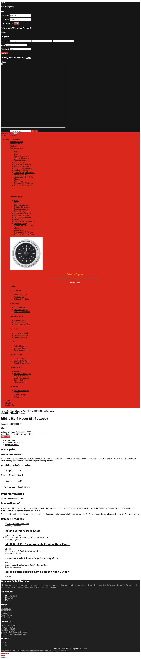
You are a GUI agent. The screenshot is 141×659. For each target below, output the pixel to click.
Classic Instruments (17, 316)
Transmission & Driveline (23, 183)
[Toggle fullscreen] (6, 653)
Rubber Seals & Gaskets (23, 177)
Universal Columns (21, 348)
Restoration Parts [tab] (16, 148)
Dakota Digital (14, 303)
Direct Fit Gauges (20, 320)
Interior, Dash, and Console (24, 173)
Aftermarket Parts (16, 144)
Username (5, 15)
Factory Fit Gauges (21, 308)
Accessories (19, 297)
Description (10, 441)
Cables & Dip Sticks (21, 361)
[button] (8, 136)
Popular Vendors (16, 367)
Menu (16, 133)
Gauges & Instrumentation (24, 169)
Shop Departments (12, 140)
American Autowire (21, 376)
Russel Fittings (20, 395)
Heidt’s (16, 393)
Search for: (5, 131)
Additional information (14, 443)
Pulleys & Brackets (21, 299)
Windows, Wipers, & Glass (24, 185)
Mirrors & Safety (20, 175)
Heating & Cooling (21, 171)
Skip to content (6, 133)
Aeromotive (18, 372)
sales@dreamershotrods (16, 634)
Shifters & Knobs (20, 359)
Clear (28, 432)
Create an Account (22, 28)
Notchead (17, 397)
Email (3, 45)
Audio (16, 152)
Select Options (24, 487)
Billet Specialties (15, 290)
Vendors (13, 146)
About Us (8, 403)
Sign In (3, 7)
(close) (3, 32)
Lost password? (7, 23)
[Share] (4, 653)
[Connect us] (5, 643)
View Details (75, 282)
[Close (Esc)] (2, 653)
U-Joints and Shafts (21, 333)
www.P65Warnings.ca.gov (28, 510)
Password (5, 19)
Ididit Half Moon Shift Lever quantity (16, 434)
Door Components (21, 160)
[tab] (75, 142)
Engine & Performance (22, 164)
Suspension (18, 181)
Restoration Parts (16, 142)
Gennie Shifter (19, 380)
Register (10, 7)
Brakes (16, 154)
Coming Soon (14, 386)
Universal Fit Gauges (22, 323)
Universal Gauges (21, 310)
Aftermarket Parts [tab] (16, 197)
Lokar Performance (16, 354)
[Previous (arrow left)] (2, 655)
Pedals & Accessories (22, 363)
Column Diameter (8, 432)
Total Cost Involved (21, 391)
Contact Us (9, 405)
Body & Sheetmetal (21, 156)
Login (28, 57)
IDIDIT (12, 342)
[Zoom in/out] (8, 653)
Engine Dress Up (20, 295)
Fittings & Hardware (21, 166)
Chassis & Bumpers (21, 158)
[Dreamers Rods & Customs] (33, 127)
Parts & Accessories (22, 312)
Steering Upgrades (23, 411)
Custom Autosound (21, 378)
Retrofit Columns (20, 346)
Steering (17, 179)
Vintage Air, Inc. (20, 382)
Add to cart (5, 436)
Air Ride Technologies (22, 374)
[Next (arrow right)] (4, 655)
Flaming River (14, 329)
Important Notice (12, 445)
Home (7, 401)
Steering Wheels (20, 337)
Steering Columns (21, 335)
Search (34, 131)
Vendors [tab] (13, 286)
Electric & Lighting (21, 162)
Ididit (20, 481)
